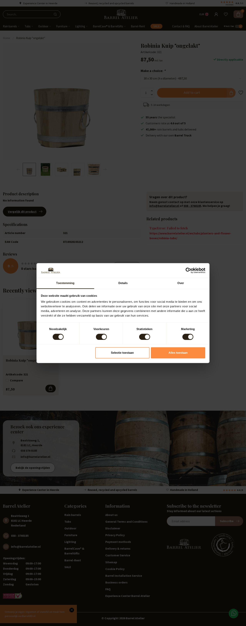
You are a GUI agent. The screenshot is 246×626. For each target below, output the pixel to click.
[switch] (101, 337)
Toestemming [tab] (65, 283)
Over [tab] (180, 283)
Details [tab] (123, 283)
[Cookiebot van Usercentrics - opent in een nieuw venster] (188, 270)
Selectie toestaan (122, 352)
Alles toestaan (178, 352)
